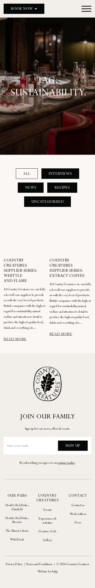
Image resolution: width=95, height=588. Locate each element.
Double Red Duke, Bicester (17, 520)
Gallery (47, 540)
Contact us (77, 505)
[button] (24, 9)
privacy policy (66, 462)
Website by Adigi (48, 571)
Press (78, 522)
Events (47, 509)
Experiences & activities (47, 520)
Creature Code (47, 531)
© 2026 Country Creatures (72, 564)
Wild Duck (17, 539)
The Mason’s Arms (17, 530)
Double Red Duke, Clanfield (17, 507)
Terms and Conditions (39, 564)
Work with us (78, 513)
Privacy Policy (14, 564)
